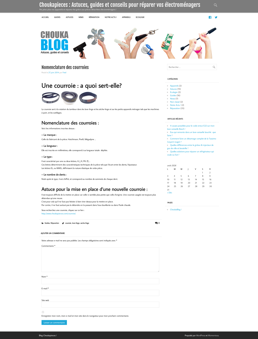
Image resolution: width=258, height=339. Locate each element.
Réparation (94, 17)
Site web (45, 300)
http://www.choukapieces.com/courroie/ (59, 213)
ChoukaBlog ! (176, 209)
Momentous (213, 335)
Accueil (45, 17)
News (81, 17)
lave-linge (76, 223)
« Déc (169, 192)
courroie (68, 223)
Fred (64, 72)
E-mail (45, 288)
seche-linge (84, 223)
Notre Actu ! (111, 17)
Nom (44, 276)
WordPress (200, 335)
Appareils (126, 17)
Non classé (175, 101)
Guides (57, 17)
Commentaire (48, 246)
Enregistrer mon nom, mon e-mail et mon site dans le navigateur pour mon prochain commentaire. (85, 316)
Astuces (69, 17)
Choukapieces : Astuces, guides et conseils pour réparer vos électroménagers (119, 4)
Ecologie (140, 17)
